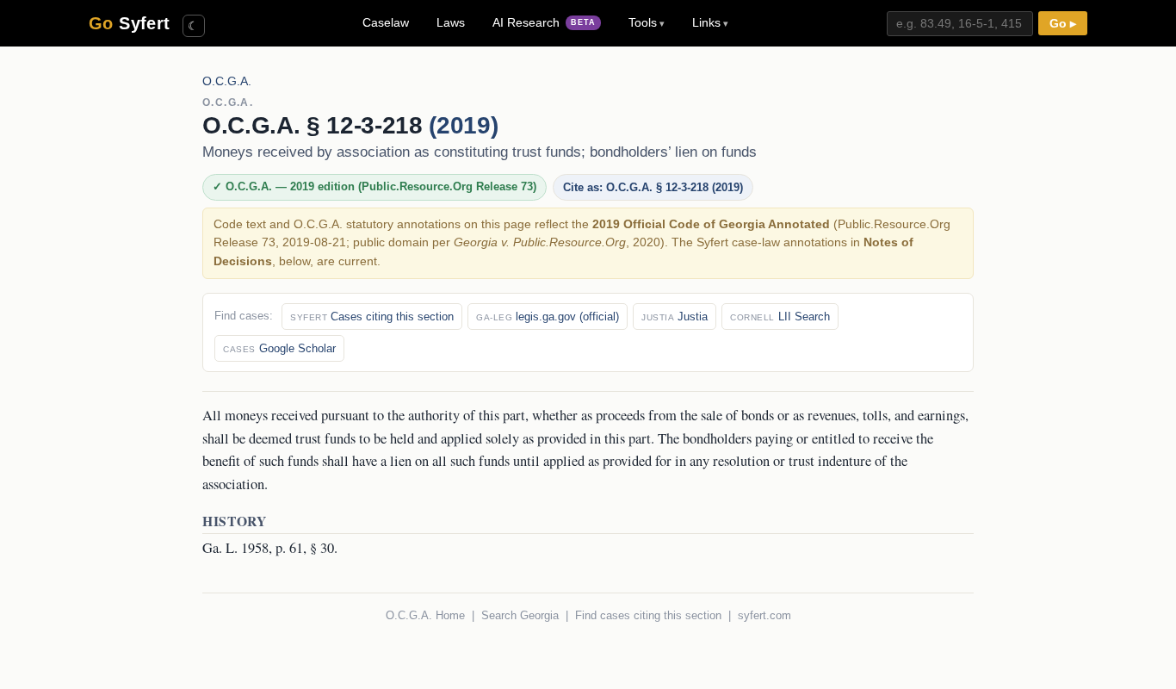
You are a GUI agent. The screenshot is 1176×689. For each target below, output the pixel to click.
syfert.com (764, 615)
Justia (674, 316)
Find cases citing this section (648, 615)
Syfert (129, 23)
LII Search (780, 316)
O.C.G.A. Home (425, 615)
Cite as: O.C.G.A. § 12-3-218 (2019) (653, 187)
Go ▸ (1062, 23)
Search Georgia (520, 615)
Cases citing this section (372, 316)
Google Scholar (279, 348)
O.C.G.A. (226, 81)
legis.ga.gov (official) (547, 316)
